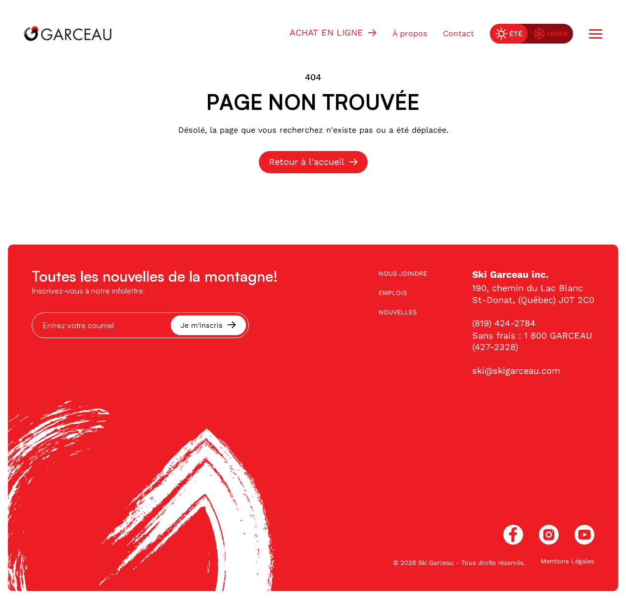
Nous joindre (403, 273)
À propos (409, 33)
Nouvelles (398, 312)
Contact (458, 33)
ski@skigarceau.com (516, 370)
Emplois (393, 293)
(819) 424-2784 (503, 323)
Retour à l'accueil (306, 161)
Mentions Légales (567, 561)
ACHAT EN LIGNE (326, 32)
